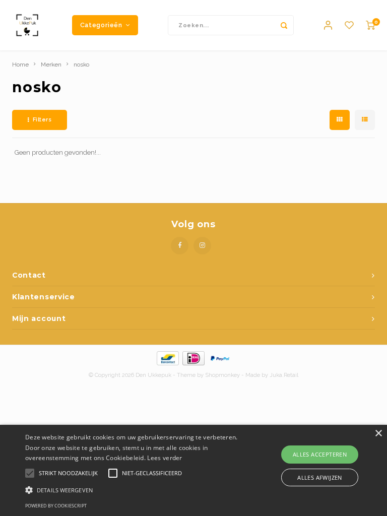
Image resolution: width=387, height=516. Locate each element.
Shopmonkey (222, 375)
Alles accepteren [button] (320, 454)
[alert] (193, 470)
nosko (81, 64)
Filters (42, 119)
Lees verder (164, 458)
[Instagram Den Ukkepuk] (202, 245)
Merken (51, 64)
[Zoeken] (284, 25)
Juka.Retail (284, 375)
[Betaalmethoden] (167, 357)
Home (20, 64)
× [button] (378, 433)
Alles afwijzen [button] (319, 477)
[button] (134, 489)
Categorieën (101, 25)
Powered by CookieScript (56, 505)
